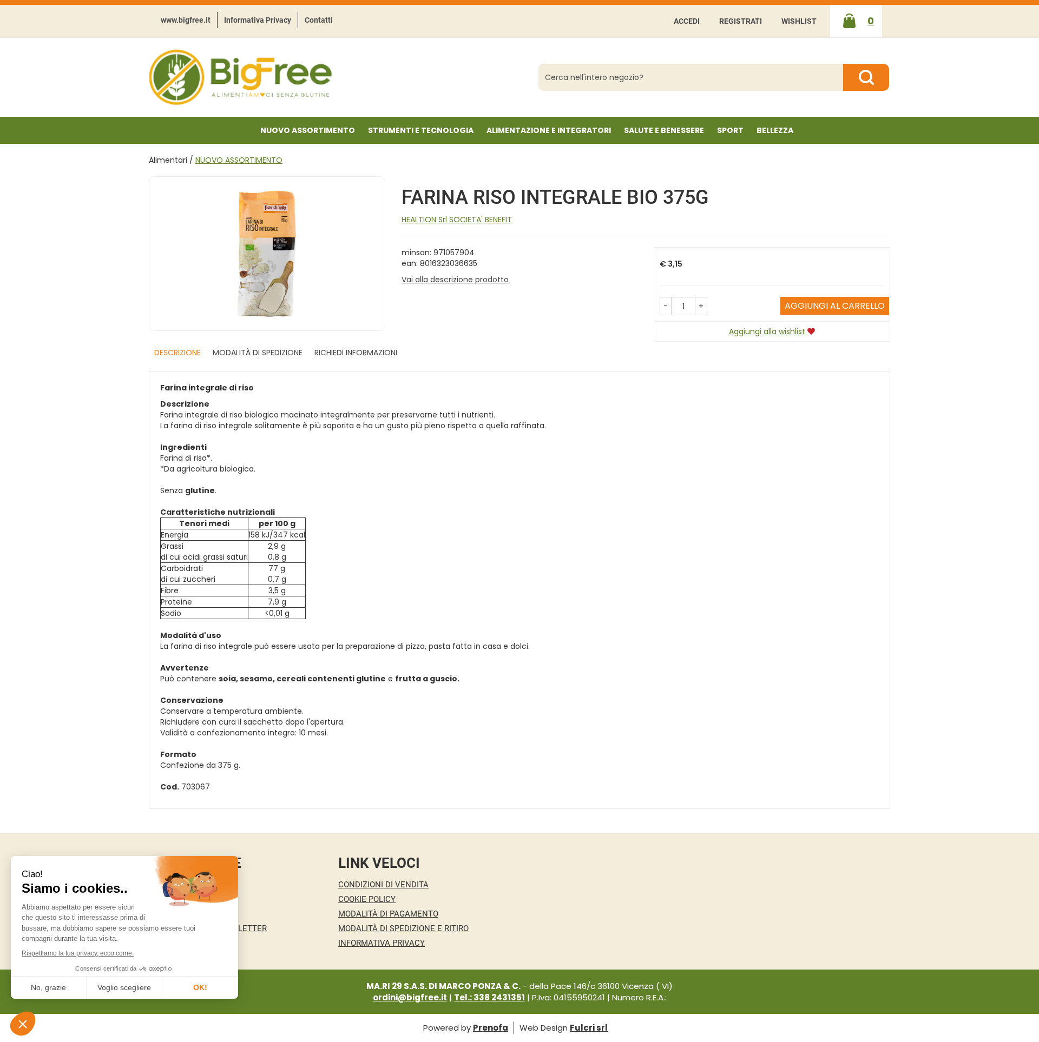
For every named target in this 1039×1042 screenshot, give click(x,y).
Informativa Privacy (257, 20)
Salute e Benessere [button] (664, 130)
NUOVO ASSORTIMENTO (307, 130)
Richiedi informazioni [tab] (355, 352)
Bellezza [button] (775, 130)
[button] (666, 306)
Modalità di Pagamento (388, 914)
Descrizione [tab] (177, 352)
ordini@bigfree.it (410, 997)
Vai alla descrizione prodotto (455, 279)
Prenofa (490, 1027)
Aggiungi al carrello (835, 306)
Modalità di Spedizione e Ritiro (403, 928)
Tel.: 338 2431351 (489, 997)
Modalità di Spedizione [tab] (258, 352)
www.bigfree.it (186, 20)
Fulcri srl (589, 1027)
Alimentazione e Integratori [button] (548, 130)
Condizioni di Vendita (383, 885)
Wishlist (799, 21)
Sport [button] (730, 130)
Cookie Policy (367, 899)
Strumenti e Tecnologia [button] (421, 130)
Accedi (687, 21)
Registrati (740, 21)
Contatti (319, 20)
